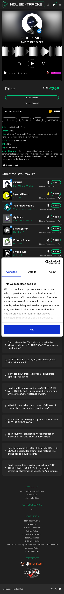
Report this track (12, 165)
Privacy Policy (32, 531)
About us (32, 524)
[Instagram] (51, 589)
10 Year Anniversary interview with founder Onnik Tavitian (32, 544)
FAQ (32, 509)
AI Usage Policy (32, 548)
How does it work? (32, 520)
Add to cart (33, 98)
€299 (57, 182)
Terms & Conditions (32, 527)
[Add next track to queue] (20, 63)
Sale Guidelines (32, 537)
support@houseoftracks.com (32, 491)
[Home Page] (25, 4)
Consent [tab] (11, 271)
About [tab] (52, 271)
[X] (55, 589)
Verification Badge (32, 541)
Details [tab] (32, 271)
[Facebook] (59, 589)
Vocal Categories (32, 551)
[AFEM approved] (32, 573)
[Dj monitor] (32, 564)
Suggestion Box (32, 498)
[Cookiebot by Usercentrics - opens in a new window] (45, 262)
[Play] (32, 63)
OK (32, 329)
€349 (57, 217)
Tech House (9, 120)
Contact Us (32, 494)
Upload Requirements (32, 534)
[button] (32, 345)
